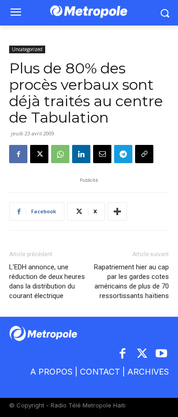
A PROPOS (51, 371)
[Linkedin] (81, 154)
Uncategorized (27, 49)
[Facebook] (18, 154)
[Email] (102, 154)
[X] (39, 154)
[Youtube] (161, 354)
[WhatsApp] (60, 154)
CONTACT (100, 371)
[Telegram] (123, 154)
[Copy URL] (144, 154)
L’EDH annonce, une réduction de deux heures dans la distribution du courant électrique (47, 281)
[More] (117, 211)
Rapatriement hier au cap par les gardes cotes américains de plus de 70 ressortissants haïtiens (131, 281)
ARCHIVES (148, 371)
